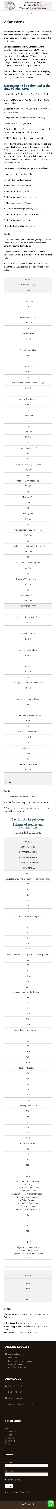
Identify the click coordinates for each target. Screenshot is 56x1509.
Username (9, 1462)
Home (7, 1428)
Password (9, 1471)
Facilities (8, 1435)
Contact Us (9, 1444)
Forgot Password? (21, 1492)
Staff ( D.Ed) (10, 1441)
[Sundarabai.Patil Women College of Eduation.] (28, 5)
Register (8, 1492)
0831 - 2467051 (15, 1392)
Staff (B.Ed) (9, 1438)
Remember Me (13, 1480)
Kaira (34, 1504)
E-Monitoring (10, 1432)
